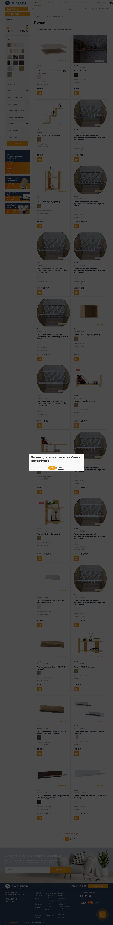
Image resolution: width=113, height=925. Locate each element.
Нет (60, 468)
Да (52, 468)
